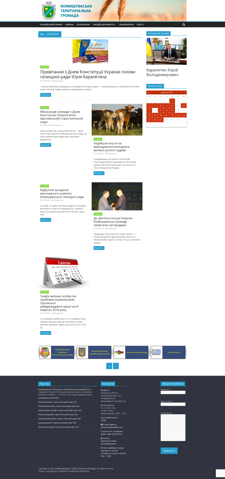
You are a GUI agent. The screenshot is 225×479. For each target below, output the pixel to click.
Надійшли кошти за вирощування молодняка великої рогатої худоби (112, 146)
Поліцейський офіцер (51, 24)
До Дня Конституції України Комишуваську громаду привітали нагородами (113, 221)
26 (155, 120)
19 (155, 115)
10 (184, 105)
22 (172, 115)
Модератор (58, 81)
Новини (69, 24)
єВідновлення (126, 24)
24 (184, 115)
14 (166, 110)
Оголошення (83, 24)
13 (161, 110)
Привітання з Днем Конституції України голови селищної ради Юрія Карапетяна (87, 74)
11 (149, 110)
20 (161, 115)
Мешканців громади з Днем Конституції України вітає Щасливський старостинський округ (61, 117)
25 (149, 120)
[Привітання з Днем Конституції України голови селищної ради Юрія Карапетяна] (90, 41)
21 (166, 115)
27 (161, 120)
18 (149, 115)
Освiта (140, 24)
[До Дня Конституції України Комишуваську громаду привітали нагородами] (117, 183)
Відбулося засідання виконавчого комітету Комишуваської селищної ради (62, 193)
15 (172, 110)
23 (178, 115)
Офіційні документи (103, 24)
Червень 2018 (167, 92)
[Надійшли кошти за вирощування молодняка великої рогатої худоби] (117, 105)
